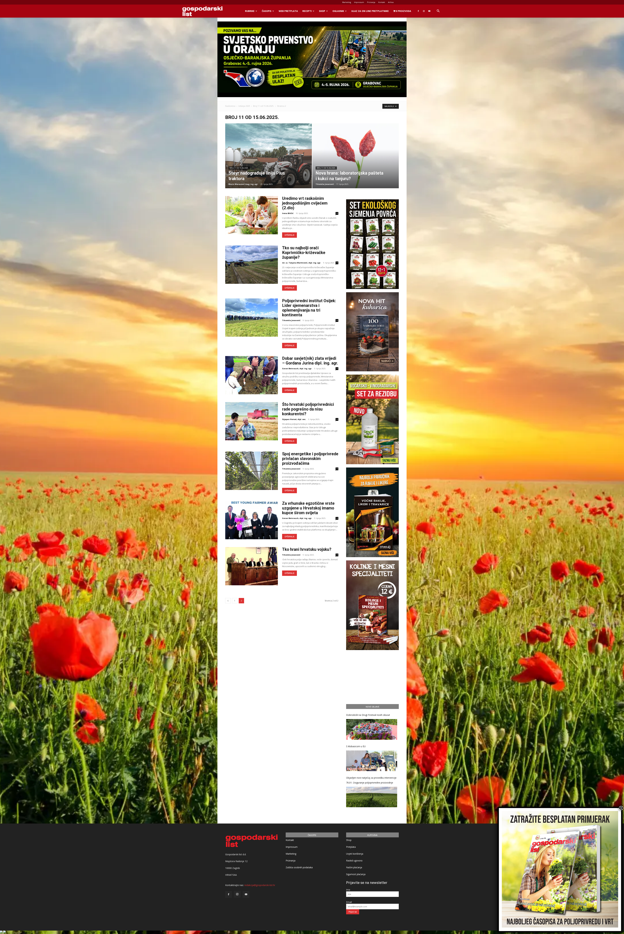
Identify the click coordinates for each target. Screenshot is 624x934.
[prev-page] (228, 600)
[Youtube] (429, 11)
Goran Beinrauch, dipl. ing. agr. (297, 368)
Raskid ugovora (354, 860)
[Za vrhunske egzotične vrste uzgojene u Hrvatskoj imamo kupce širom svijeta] (251, 520)
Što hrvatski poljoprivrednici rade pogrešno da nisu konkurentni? (308, 409)
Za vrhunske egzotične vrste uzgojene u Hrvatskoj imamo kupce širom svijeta (308, 508)
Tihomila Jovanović (325, 184)
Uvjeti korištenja (354, 853)
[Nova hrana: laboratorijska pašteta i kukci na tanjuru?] (355, 161)
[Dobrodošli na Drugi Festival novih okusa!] (371, 729)
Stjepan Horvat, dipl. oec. (294, 419)
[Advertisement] (372, 676)
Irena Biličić (287, 213)
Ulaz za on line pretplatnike (370, 11)
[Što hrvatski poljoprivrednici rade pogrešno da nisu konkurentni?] (251, 421)
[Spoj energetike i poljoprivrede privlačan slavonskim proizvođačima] (251, 471)
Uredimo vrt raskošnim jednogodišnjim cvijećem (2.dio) (304, 203)
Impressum (359, 2)
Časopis (266, 11)
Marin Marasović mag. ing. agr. (243, 184)
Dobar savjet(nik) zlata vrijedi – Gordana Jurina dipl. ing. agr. (310, 360)
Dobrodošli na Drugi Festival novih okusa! (368, 714)
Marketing (346, 2)
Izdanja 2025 (244, 106)
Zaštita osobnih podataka (299, 867)
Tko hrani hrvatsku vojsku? (306, 549)
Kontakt (381, 2)
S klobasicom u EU (356, 746)
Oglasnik (338, 11)
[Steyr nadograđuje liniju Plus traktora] (268, 161)
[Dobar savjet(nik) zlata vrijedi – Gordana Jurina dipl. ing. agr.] (251, 375)
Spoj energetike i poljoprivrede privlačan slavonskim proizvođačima (310, 459)
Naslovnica (230, 106)
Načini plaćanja (354, 867)
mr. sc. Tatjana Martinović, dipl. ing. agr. (301, 262)
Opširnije (289, 235)
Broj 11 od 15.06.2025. (263, 106)
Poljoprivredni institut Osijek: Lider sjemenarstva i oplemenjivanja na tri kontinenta (309, 307)
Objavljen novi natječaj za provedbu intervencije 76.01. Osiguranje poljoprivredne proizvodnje (371, 780)
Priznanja (371, 2)
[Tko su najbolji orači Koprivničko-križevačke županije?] (251, 265)
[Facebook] (418, 11)
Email (349, 902)
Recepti (307, 11)
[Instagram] (423, 11)
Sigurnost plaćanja (355, 874)
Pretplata (351, 846)
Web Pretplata (288, 11)
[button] (438, 11)
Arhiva (391, 2)
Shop (322, 11)
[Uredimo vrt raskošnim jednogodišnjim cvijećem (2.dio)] (251, 215)
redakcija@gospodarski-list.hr (259, 885)
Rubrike (249, 11)
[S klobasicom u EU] (371, 760)
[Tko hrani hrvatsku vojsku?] (251, 566)
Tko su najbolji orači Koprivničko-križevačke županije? (303, 253)
